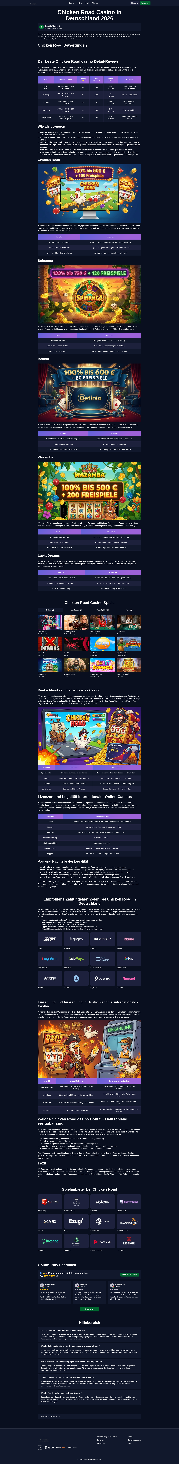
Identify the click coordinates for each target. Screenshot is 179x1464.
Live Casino (75, 610)
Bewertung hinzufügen (129, 1274)
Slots (127, 610)
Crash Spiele (101, 610)
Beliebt (48, 610)
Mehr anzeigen (89, 1309)
